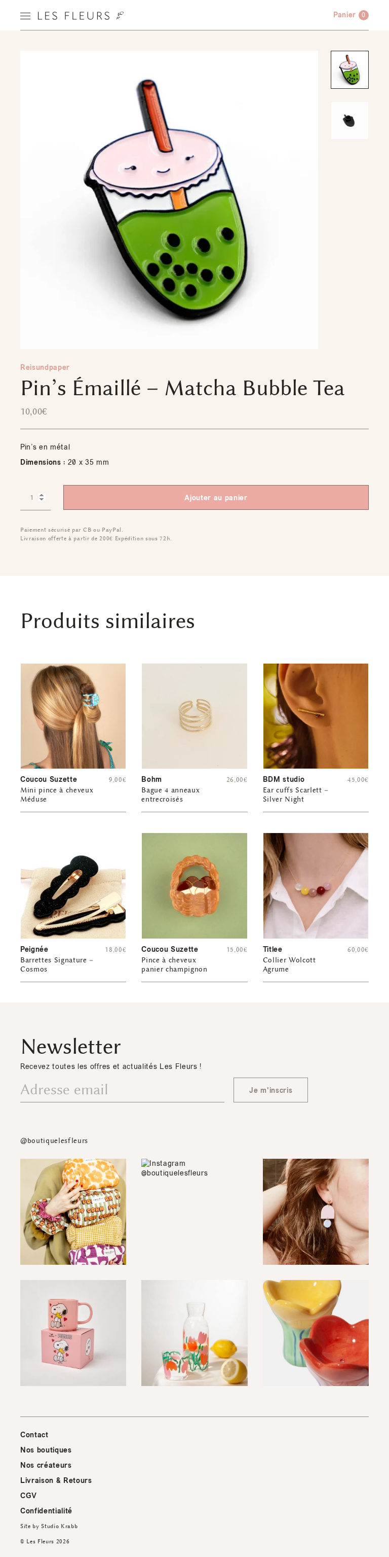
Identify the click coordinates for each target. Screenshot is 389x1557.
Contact (34, 1435)
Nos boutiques (46, 1450)
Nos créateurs (46, 1465)
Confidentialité (46, 1511)
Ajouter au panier (215, 498)
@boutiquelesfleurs (54, 1140)
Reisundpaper (45, 367)
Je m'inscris (270, 1090)
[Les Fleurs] (81, 16)
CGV (28, 1496)
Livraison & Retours (56, 1480)
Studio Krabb (59, 1526)
